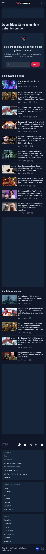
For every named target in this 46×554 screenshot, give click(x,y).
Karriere (7, 477)
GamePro (7, 524)
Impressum (8, 460)
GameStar (7, 520)
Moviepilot (7, 541)
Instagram (8, 495)
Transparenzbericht (11, 470)
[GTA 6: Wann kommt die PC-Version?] (9, 84)
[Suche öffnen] (42, 3)
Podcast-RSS (8, 509)
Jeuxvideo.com (9, 534)
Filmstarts (7, 538)
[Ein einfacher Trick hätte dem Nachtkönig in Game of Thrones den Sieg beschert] (9, 299)
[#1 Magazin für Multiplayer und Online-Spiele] (23, 3)
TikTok (6, 488)
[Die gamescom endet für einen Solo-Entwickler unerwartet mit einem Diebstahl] (9, 356)
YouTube (7, 502)
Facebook (7, 492)
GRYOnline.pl (8, 531)
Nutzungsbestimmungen (13, 463)
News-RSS (7, 506)
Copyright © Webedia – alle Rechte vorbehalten (14, 549)
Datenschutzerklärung (12, 467)
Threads (7, 499)
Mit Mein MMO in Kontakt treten (15, 474)
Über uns (7, 456)
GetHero (7, 527)
